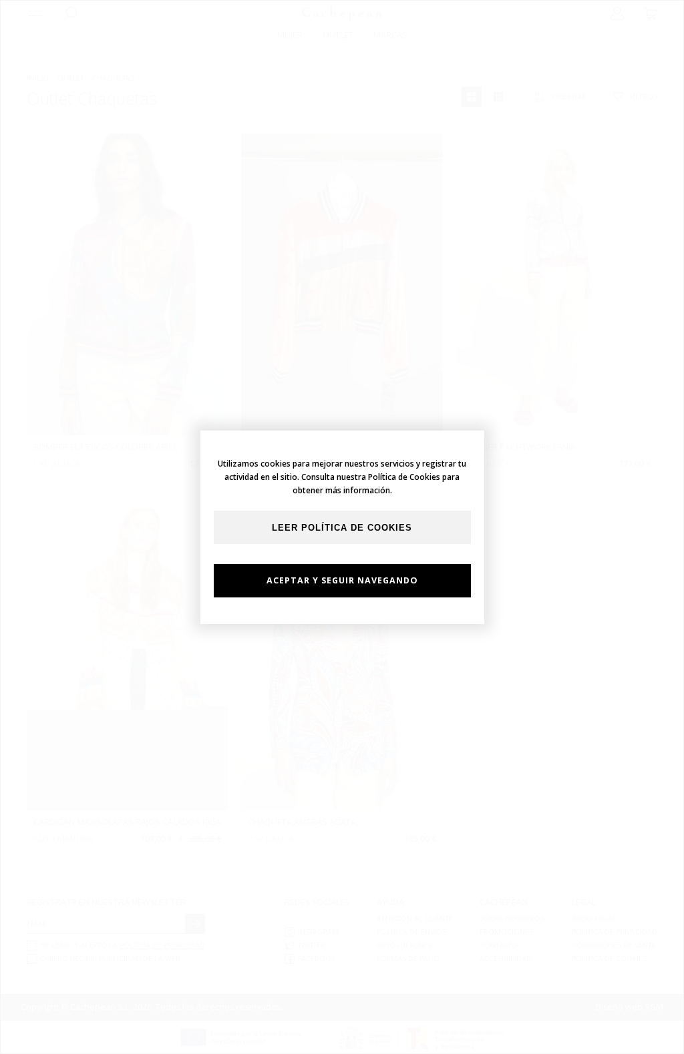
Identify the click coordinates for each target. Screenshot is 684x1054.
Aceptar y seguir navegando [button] (342, 580)
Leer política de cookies (342, 528)
